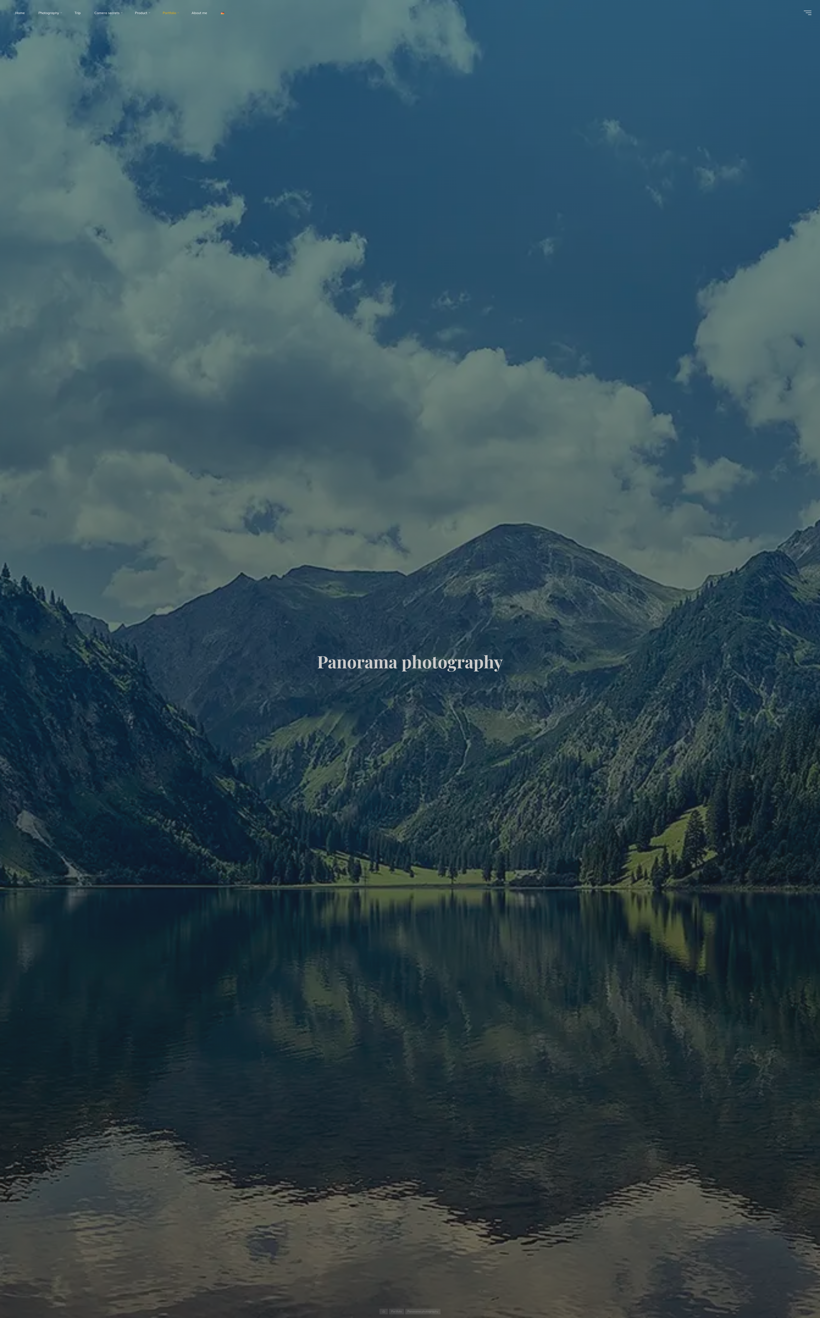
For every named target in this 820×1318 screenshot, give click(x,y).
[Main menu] (807, 13)
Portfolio (396, 1311)
